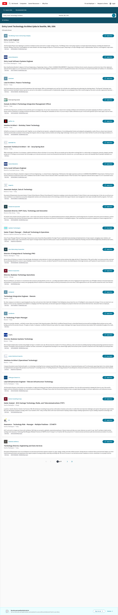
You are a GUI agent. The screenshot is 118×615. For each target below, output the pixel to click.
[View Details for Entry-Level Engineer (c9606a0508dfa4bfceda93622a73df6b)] (59, 42)
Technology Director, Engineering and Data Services (23, 446)
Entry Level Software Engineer (15, 168)
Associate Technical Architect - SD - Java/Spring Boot (24, 147)
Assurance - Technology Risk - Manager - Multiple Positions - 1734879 (30, 424)
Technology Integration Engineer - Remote (19, 296)
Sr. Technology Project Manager (16, 318)
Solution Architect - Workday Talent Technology (21, 125)
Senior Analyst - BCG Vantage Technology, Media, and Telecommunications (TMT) (34, 403)
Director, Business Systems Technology (18, 339)
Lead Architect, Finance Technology (17, 83)
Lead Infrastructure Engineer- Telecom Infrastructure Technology (28, 382)
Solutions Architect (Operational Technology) (20, 360)
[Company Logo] (5, 36)
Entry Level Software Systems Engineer (18, 61)
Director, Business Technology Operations (19, 275)
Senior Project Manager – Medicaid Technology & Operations (26, 232)
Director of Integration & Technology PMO (19, 253)
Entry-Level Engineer (11, 40)
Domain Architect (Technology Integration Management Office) (27, 104)
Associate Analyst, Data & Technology (18, 189)
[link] (46, 461)
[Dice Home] (4, 3)
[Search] (114, 15)
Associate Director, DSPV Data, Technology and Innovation (25, 211)
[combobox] (27, 15)
